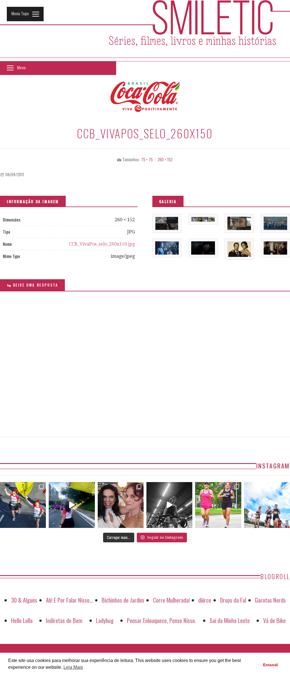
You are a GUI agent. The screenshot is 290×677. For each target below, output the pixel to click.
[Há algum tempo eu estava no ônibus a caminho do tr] (23, 505)
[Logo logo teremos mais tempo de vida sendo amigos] (121, 505)
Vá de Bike (274, 620)
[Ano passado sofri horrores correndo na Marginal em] (267, 505)
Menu (21, 67)
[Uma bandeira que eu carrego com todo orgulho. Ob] (72, 505)
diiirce (204, 600)
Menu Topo (20, 13)
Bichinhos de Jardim (123, 600)
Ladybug (105, 620)
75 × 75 (147, 159)
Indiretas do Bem (64, 620)
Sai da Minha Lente (230, 620)
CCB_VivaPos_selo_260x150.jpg (102, 244)
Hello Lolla (22, 620)
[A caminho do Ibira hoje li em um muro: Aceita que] (218, 505)
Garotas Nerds (270, 600)
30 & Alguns (24, 600)
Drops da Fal (233, 600)
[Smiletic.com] (145, 30)
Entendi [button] (270, 665)
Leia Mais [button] (73, 667)
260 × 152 (164, 159)
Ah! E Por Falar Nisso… (69, 600)
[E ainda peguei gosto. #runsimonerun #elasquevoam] (169, 505)
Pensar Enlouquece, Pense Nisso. (161, 620)
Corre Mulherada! (171, 600)
